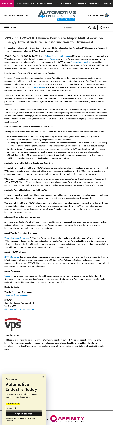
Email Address (13, 404)
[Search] (89, 27)
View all (107, 3)
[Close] (43, 377)
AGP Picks (7, 3)
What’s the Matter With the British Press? (32, 3)
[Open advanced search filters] (94, 27)
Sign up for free (23, 413)
